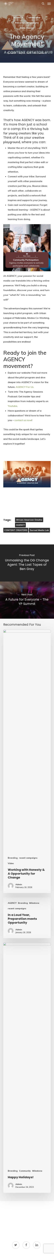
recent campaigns (27, 22)
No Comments (40, 53)
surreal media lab (39, 530)
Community (25, 1170)
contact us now (23, 420)
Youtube (12, 405)
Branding (13, 858)
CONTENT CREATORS (15, 530)
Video (11, 863)
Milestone (34, 17)
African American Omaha (29, 519)
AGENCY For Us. (24, 386)
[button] (49, 3)
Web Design (27, 28)
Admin (13, 53)
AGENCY (18, 17)
